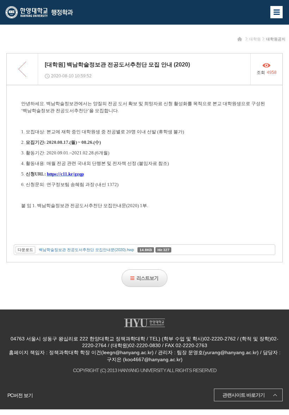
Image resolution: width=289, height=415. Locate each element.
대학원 (255, 39)
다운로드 (25, 250)
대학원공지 (275, 39)
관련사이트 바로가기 (243, 395)
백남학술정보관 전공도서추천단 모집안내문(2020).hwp (86, 250)
